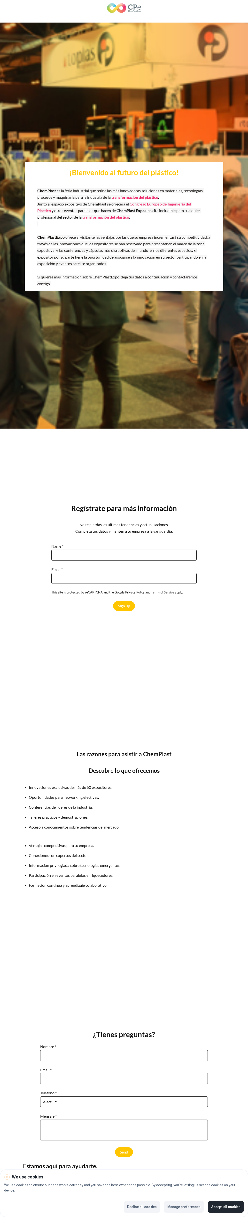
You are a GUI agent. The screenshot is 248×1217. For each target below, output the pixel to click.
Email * (57, 569)
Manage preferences (184, 1207)
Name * (57, 546)
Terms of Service (162, 592)
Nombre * (48, 1046)
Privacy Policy (135, 592)
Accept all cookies (225, 1207)
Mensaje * (48, 1116)
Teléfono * (48, 1093)
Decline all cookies (142, 1207)
